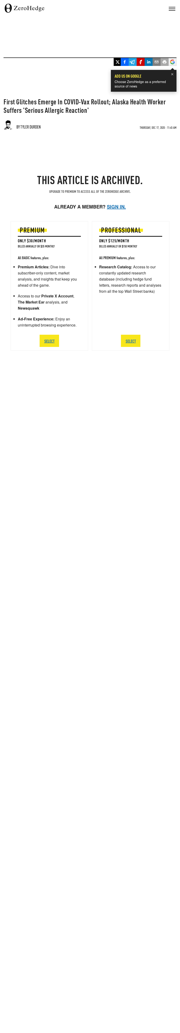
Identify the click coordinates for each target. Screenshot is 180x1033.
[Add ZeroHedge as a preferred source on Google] (172, 62)
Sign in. (116, 206)
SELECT (49, 341)
